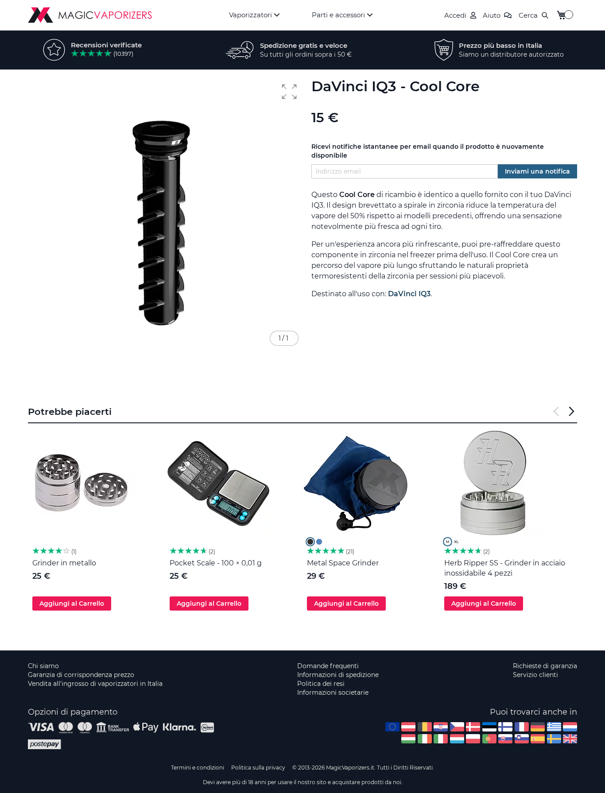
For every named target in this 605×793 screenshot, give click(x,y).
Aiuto (491, 15)
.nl (570, 726)
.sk (505, 738)
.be (425, 726)
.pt (489, 738)
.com (392, 726)
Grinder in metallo (64, 563)
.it (441, 738)
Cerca (528, 15)
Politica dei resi (321, 684)
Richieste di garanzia (545, 666)
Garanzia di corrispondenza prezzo (81, 675)
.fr (522, 726)
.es (538, 738)
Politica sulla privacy (258, 767)
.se (554, 738)
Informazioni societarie (332, 692)
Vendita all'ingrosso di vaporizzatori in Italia (95, 684)
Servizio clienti (535, 675)
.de (538, 726)
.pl (473, 738)
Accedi (455, 15)
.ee (489, 726)
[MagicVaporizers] (90, 15)
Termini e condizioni (197, 767)
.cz (457, 726)
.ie (425, 738)
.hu (408, 738)
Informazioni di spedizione (338, 675)
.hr (441, 726)
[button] (289, 91)
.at (408, 726)
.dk (473, 726)
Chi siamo (43, 666)
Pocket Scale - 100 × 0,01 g (216, 563)
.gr (554, 726)
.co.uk (570, 738)
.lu (457, 738)
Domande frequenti (328, 666)
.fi (505, 726)
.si (522, 738)
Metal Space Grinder (343, 563)
